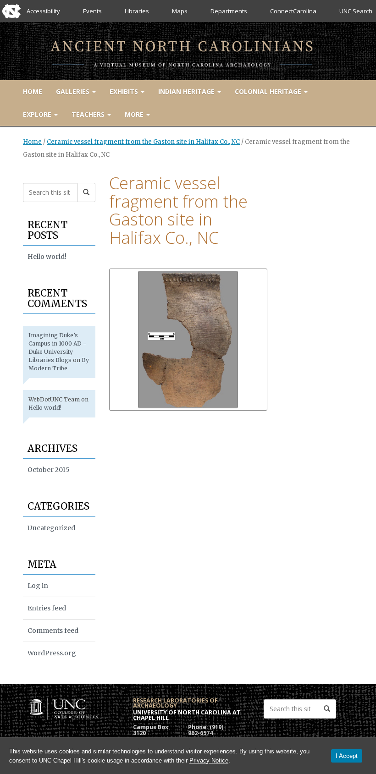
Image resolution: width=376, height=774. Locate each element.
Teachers (89, 114)
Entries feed (47, 608)
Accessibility (43, 11)
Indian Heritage (187, 91)
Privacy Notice (208, 760)
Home (32, 91)
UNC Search (355, 11)
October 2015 (49, 470)
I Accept (347, 755)
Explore (38, 114)
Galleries (73, 91)
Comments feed (53, 630)
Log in (38, 586)
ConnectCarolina (293, 11)
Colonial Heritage (269, 91)
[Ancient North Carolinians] (188, 49)
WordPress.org (52, 653)
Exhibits (125, 91)
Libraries (137, 11)
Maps (180, 11)
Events (92, 11)
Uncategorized (51, 528)
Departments (228, 11)
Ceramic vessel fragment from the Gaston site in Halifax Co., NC (143, 142)
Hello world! (47, 257)
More (135, 114)
